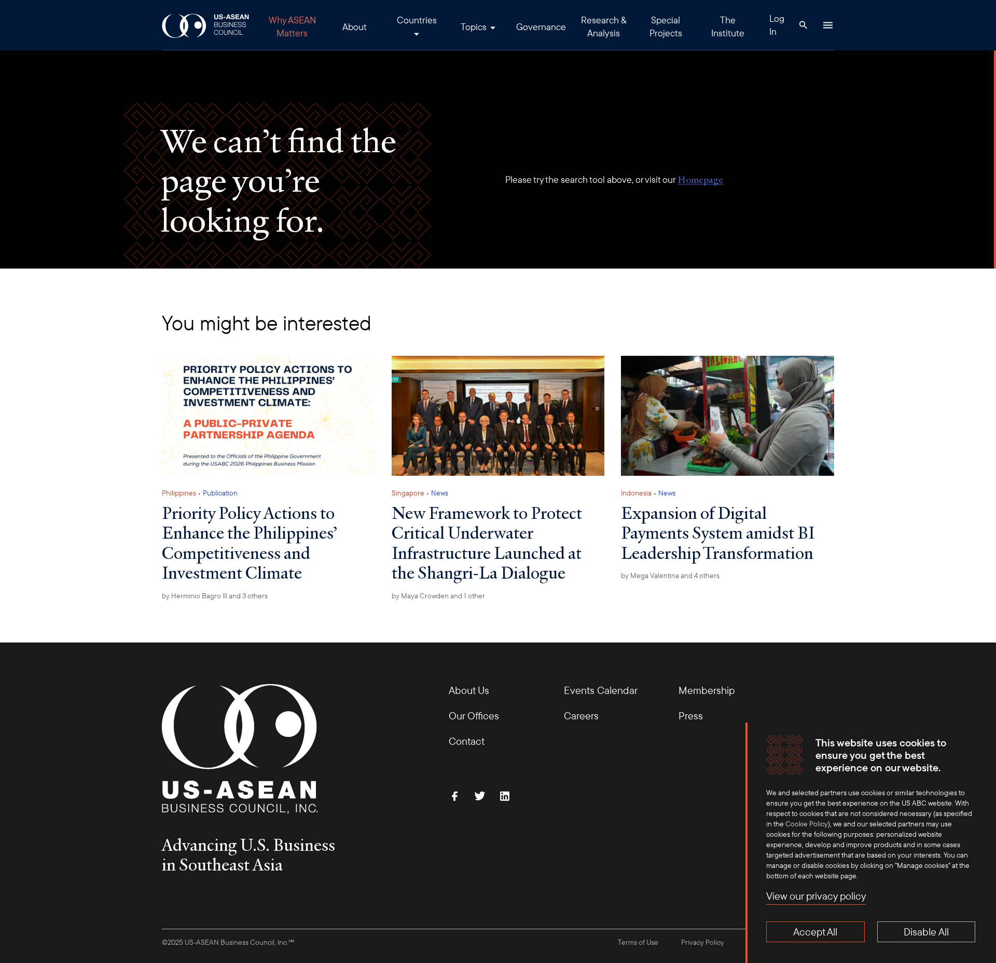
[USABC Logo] (206, 25)
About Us (469, 690)
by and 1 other (438, 595)
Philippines (179, 493)
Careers (581, 715)
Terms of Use (638, 942)
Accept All (815, 931)
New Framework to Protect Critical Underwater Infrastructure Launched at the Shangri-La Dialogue (487, 542)
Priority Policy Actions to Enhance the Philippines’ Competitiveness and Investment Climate (249, 542)
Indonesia (636, 493)
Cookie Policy (806, 823)
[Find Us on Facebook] (455, 796)
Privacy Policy (702, 942)
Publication (220, 493)
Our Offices (474, 715)
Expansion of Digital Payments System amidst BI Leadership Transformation (718, 532)
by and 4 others (670, 575)
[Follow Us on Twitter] (480, 796)
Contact (467, 740)
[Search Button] (803, 25)
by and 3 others (215, 595)
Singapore (408, 493)
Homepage (700, 179)
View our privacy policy (816, 895)
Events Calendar (601, 690)
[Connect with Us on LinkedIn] (505, 796)
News (439, 493)
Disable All (926, 931)
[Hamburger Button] (828, 25)
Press (691, 715)
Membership (707, 690)
